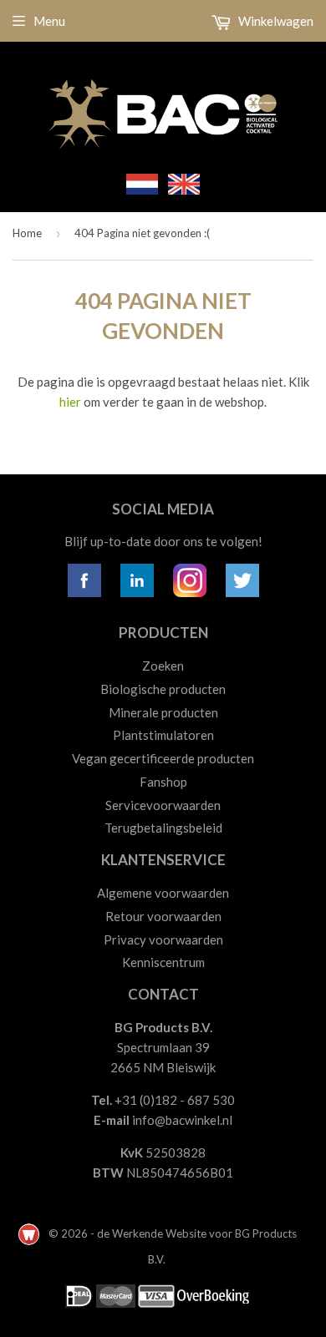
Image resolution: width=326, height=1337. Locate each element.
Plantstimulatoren (163, 734)
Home (27, 233)
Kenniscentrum (163, 962)
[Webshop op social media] (84, 592)
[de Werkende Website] (30, 1233)
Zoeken (163, 665)
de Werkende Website (153, 1233)
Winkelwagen (274, 20)
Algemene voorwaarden (163, 892)
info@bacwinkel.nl (182, 1119)
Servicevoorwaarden (163, 805)
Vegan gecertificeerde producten (163, 758)
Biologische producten (163, 688)
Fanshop (163, 781)
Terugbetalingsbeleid (163, 827)
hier (70, 401)
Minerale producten (163, 712)
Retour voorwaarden (163, 916)
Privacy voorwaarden (163, 939)
